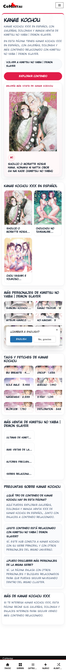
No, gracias (44, 339)
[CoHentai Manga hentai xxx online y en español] (13, 5)
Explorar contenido (33, 76)
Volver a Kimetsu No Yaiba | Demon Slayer (29, 64)
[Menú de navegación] (59, 5)
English (21, 339)
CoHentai (8, 658)
